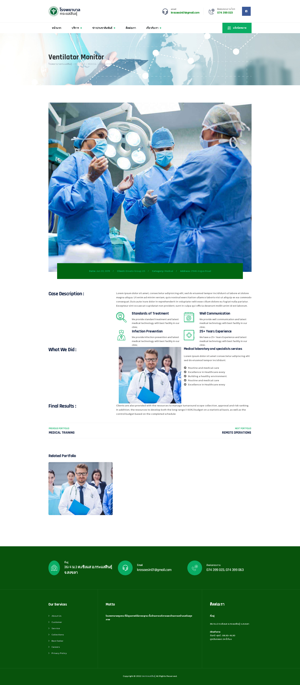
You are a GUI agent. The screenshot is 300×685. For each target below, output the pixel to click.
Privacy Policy (59, 653)
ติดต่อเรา (131, 27)
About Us (56, 615)
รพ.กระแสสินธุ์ (148, 676)
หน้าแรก (56, 27)
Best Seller (57, 640)
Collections (58, 634)
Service (56, 628)
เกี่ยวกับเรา (152, 27)
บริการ (75, 27)
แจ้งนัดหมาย (239, 28)
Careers (56, 647)
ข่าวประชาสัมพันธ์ (102, 27)
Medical (169, 271)
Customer (57, 622)
